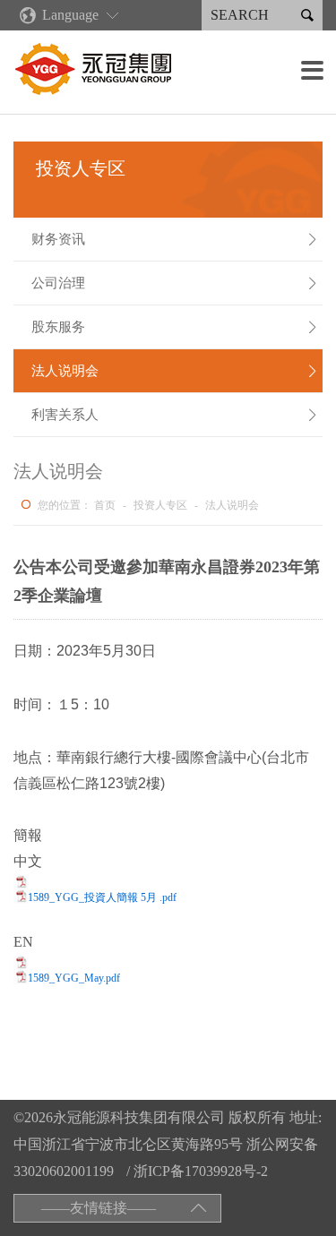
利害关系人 (175, 415)
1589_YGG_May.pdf (74, 978)
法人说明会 (175, 371)
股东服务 (175, 327)
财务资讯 (175, 239)
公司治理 (175, 283)
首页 (105, 505)
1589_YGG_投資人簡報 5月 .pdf (102, 897)
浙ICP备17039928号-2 (201, 1171)
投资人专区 (160, 505)
